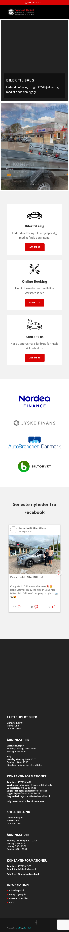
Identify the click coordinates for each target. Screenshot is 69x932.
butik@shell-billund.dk (25, 868)
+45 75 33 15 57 (23, 866)
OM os (20, 169)
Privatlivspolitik (16, 890)
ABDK (12, 902)
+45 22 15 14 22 (28, 787)
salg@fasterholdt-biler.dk (34, 790)
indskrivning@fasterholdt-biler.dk (35, 784)
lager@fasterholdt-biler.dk (27, 793)
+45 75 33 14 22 (34, 2)
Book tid (34, 302)
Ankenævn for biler (18, 898)
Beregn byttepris (17, 894)
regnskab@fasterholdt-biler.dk (35, 796)
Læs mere (34, 247)
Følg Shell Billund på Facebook (23, 874)
